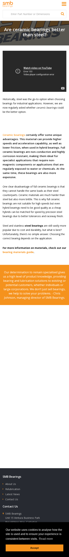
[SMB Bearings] (11, 4)
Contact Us (11, 499)
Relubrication (12, 489)
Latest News (12, 494)
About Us (10, 484)
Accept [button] (34, 547)
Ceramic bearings (14, 135)
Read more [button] (46, 538)
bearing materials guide (18, 252)
